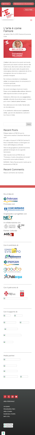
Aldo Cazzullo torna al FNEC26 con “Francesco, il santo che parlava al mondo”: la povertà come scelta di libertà (17, 157)
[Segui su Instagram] (12, 396)
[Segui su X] (8, 396)
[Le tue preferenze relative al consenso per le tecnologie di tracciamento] (3, 433)
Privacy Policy (8, 424)
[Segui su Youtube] (16, 396)
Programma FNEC (9, 409)
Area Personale (9, 401)
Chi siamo (7, 406)
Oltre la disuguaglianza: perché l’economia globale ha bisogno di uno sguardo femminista (17, 150)
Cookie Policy (8, 426)
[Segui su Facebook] (5, 396)
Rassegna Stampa (9, 414)
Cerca (29, 124)
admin (8, 34)
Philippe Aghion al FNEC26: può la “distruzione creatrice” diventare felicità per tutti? (17, 135)
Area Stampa (8, 411)
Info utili (7, 416)
